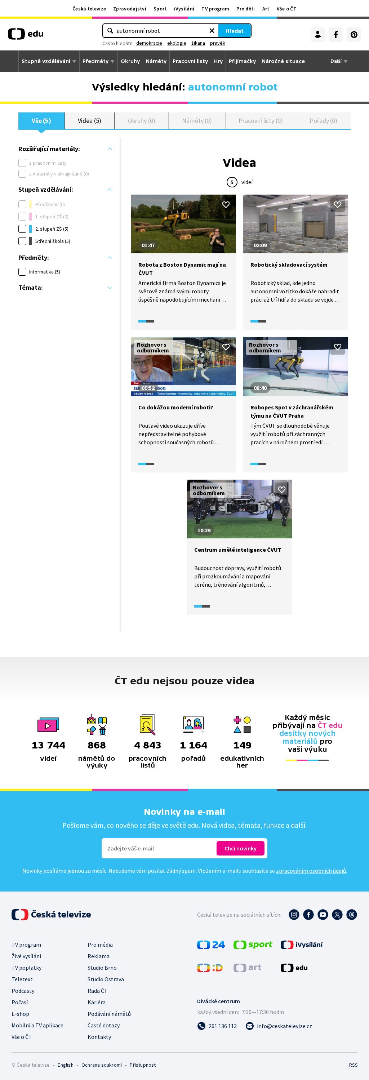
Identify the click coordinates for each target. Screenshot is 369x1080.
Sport (160, 8)
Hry (218, 61)
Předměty (95, 61)
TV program (215, 8)
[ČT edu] (25, 36)
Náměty (156, 61)
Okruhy (130, 61)
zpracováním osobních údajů (311, 870)
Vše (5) (42, 120)
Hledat (235, 30)
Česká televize (89, 8)
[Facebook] (336, 34)
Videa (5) (89, 120)
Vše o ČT (287, 8)
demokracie (149, 43)
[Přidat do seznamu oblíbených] (226, 204)
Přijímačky (242, 61)
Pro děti (245, 8)
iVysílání (184, 8)
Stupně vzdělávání (46, 61)
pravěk (217, 43)
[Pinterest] (354, 34)
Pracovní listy (190, 61)
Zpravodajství (129, 8)
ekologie (176, 43)
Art (266, 8)
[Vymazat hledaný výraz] (211, 30)
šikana (198, 43)
